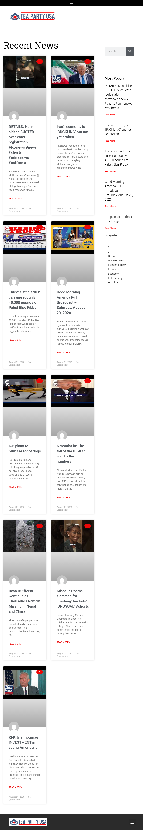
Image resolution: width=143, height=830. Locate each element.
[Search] (130, 51)
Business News (117, 260)
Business (113, 256)
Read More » (15, 198)
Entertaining (115, 278)
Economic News (117, 264)
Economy (113, 273)
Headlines (114, 282)
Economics (114, 269)
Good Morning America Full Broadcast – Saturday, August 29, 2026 (71, 302)
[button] (71, 3)
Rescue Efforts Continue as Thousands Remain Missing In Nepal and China (24, 601)
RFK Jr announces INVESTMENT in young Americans (24, 742)
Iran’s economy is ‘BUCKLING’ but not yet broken (72, 132)
